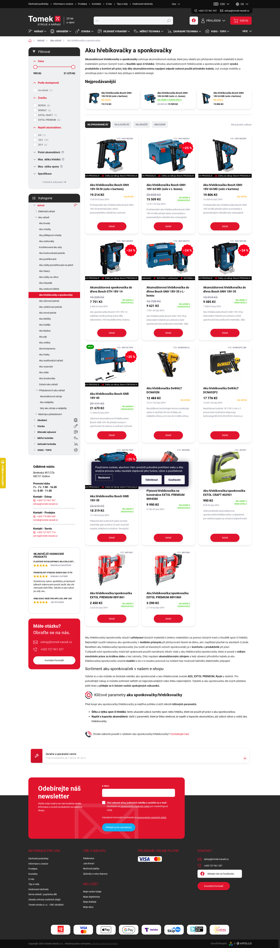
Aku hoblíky (45, 324)
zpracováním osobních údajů (135, 806)
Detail (112, 226)
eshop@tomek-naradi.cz (45, 504)
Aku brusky (44, 223)
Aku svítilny (44, 342)
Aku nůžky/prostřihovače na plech (56, 265)
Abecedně (159, 124)
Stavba (41, 426)
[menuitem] (37, 31)
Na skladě (45, 90)
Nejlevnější (122, 124)
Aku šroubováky (47, 378)
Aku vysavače (46, 366)
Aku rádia (44, 372)
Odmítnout (152, 479)
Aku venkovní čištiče (49, 289)
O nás (109, 4)
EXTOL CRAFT (47, 115)
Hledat (169, 20)
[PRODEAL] (112, 155)
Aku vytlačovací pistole (50, 307)
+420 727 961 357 (46, 500)
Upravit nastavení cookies (105, 943)
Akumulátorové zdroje (51, 396)
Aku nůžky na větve (48, 277)
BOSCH (43, 105)
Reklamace (88, 858)
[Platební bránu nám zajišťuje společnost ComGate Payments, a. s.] (60, 929)
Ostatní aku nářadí (48, 384)
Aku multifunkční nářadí (51, 360)
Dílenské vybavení (46, 432)
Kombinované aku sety (50, 247)
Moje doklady (89, 901)
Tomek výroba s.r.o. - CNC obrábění (46, 904)
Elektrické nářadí (46, 211)
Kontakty (96, 4)
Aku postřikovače (47, 259)
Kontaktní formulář (54, 660)
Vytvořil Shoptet (219, 943)
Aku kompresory (47, 348)
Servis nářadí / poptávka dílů (42, 894)
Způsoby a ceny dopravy (95, 873)
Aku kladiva (45, 330)
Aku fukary (44, 271)
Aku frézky (44, 354)
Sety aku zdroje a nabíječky (53, 408)
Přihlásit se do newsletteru (118, 827)
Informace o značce (63, 4)
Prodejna (82, 4)
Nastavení (104, 477)
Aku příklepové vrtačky (50, 235)
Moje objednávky (91, 896)
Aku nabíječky (47, 402)
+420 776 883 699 (46, 516)
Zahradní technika (46, 444)
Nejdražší (142, 124)
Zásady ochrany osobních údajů (44, 899)
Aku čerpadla (45, 283)
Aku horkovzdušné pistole (52, 253)
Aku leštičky (45, 318)
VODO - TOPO (44, 450)
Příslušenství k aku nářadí (52, 390)
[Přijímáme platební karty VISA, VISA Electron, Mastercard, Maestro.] (83, 929)
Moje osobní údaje (92, 891)
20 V (42, 144)
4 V (41, 135)
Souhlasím (174, 479)
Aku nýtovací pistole (49, 301)
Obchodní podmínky (38, 4)
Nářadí (40, 205)
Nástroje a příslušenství (50, 414)
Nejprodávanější (98, 124)
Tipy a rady (122, 4)
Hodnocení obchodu (143, 4)
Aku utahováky (46, 241)
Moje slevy (88, 907)
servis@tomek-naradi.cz (45, 536)
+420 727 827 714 (46, 532)
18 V (42, 140)
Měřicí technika (45, 438)
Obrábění (42, 420)
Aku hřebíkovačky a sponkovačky (56, 295)
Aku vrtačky (45, 229)
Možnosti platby (91, 868)
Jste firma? (88, 863)
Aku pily (43, 336)
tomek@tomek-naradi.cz (45, 520)
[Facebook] (194, 21)
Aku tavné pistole (47, 312)
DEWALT (44, 110)
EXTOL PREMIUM (48, 120)
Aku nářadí (43, 217)
